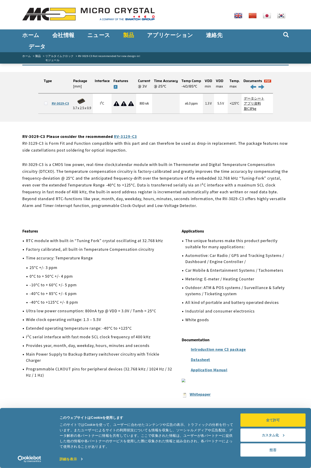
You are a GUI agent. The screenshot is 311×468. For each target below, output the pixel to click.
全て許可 (273, 420)
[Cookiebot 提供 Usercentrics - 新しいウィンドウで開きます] (29, 459)
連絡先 (214, 35)
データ (37, 46)
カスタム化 (270, 435)
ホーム (31, 35)
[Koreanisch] (283, 15)
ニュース (98, 35)
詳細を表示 (68, 459)
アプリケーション (170, 35)
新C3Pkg (250, 108)
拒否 (273, 450)
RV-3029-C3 (60, 103)
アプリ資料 (252, 103)
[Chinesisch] (254, 15)
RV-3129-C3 (125, 136)
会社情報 (63, 35)
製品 (128, 35)
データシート (254, 98)
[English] (240, 15)
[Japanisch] (268, 15)
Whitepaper (200, 394)
